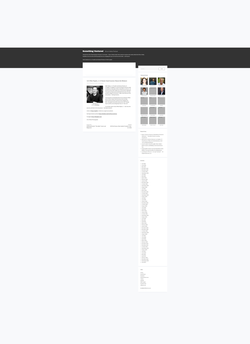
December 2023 (145, 191)
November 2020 (145, 229)
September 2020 (145, 232)
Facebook (142, 275)
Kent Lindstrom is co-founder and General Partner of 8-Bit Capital (97, 59)
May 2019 (144, 254)
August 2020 (144, 234)
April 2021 (144, 221)
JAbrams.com (143, 285)
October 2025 (145, 171)
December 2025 (145, 168)
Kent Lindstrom (101, 83)
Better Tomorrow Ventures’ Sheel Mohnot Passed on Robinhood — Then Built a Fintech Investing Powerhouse (153, 136)
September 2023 (145, 195)
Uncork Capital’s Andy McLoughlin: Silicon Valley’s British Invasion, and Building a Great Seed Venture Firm (152, 145)
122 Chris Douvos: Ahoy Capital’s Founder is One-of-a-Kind (121, 127)
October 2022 (145, 204)
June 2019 (144, 252)
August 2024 (144, 187)
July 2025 (144, 174)
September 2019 (145, 248)
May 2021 (144, 220)
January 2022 (144, 212)
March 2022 (144, 210)
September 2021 (145, 215)
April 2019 (144, 256)
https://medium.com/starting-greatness (108, 113)
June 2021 (144, 218)
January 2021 (144, 226)
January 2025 (144, 180)
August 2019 (144, 249)
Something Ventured (93, 51)
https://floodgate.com (96, 116)
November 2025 (145, 170)
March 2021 (144, 223)
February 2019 (145, 257)
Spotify (96, 110)
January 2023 (144, 201)
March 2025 (144, 177)
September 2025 (145, 173)
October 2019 (145, 246)
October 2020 (145, 231)
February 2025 (145, 179)
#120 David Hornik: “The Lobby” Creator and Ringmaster (96, 127)
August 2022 (144, 205)
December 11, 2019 (93, 83)
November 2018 (145, 259)
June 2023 (144, 199)
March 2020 (144, 240)
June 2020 (144, 237)
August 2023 (144, 196)
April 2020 (144, 238)
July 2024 (144, 188)
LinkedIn (142, 280)
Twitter (142, 278)
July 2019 (144, 251)
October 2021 (145, 213)
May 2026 (144, 166)
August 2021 (144, 216)
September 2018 (145, 260)
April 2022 (144, 209)
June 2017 (144, 262)
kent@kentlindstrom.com (145, 288)
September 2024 (145, 185)
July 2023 (144, 198)
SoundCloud (142, 274)
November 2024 (145, 182)
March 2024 (144, 190)
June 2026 (144, 165)
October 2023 (145, 193)
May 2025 (144, 176)
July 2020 (144, 235)
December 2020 (145, 227)
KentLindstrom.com (144, 277)
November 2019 (145, 245)
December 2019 (145, 243)
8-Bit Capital (143, 282)
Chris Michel (97, 104)
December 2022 (145, 202)
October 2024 (145, 184)
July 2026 (144, 163)
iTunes (92, 110)
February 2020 (145, 241)
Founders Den (143, 283)
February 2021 (145, 224)
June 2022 (144, 207)
